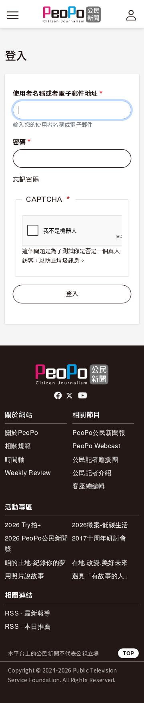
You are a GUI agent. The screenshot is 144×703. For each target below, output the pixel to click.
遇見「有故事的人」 (101, 575)
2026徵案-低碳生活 (100, 524)
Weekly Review (28, 472)
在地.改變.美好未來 (100, 562)
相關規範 (18, 445)
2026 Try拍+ (23, 524)
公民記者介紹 (92, 472)
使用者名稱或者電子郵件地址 (55, 94)
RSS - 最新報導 (27, 613)
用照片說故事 (24, 575)
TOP (128, 653)
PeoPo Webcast (96, 445)
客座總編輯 (88, 485)
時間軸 (14, 459)
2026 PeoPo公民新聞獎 (36, 543)
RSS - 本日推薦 (27, 626)
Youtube (83, 396)
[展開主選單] (13, 15)
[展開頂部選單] (131, 15)
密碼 (19, 142)
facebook (58, 396)
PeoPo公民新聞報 (98, 432)
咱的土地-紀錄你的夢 (35, 562)
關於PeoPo (21, 432)
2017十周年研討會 (99, 537)
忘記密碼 (26, 179)
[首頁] (72, 15)
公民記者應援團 (95, 459)
